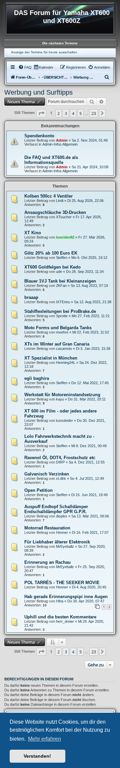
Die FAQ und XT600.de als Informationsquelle (51, 160)
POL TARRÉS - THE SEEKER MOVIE (62, 582)
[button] (41, 113)
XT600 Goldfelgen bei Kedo (52, 267)
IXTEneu (63, 302)
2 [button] (58, 113)
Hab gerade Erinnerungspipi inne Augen (66, 596)
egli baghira (36, 378)
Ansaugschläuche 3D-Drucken (55, 212)
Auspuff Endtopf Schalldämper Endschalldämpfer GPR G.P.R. (56, 509)
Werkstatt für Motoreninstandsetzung (62, 394)
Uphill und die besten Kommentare (60, 616)
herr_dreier (65, 621)
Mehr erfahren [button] (44, 739)
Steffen (61, 258)
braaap (31, 297)
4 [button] (73, 113)
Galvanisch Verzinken (46, 473)
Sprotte (62, 316)
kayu (60, 399)
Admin (62, 140)
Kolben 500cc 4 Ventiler (48, 196)
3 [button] (66, 113)
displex (61, 516)
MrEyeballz (65, 546)
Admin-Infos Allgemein (60, 144)
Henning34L (65, 363)
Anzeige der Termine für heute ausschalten (44, 52)
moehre (62, 332)
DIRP (60, 462)
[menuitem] (25, 67)
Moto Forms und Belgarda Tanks (58, 327)
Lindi (59, 201)
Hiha (59, 601)
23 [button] (93, 113)
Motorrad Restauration (47, 527)
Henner (62, 532)
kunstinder (64, 420)
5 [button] (80, 113)
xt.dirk (61, 478)
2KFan (61, 286)
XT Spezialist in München (50, 358)
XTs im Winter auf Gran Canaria (56, 344)
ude (59, 272)
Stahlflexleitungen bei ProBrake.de (60, 311)
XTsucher (64, 217)
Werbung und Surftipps (38, 92)
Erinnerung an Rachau (47, 562)
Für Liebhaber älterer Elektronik (57, 541)
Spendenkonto (39, 135)
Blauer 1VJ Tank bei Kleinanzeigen (60, 281)
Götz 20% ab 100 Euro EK (50, 253)
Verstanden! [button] (37, 756)
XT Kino (32, 232)
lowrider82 (65, 237)
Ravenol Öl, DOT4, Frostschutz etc (59, 457)
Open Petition (38, 490)
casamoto (64, 349)
